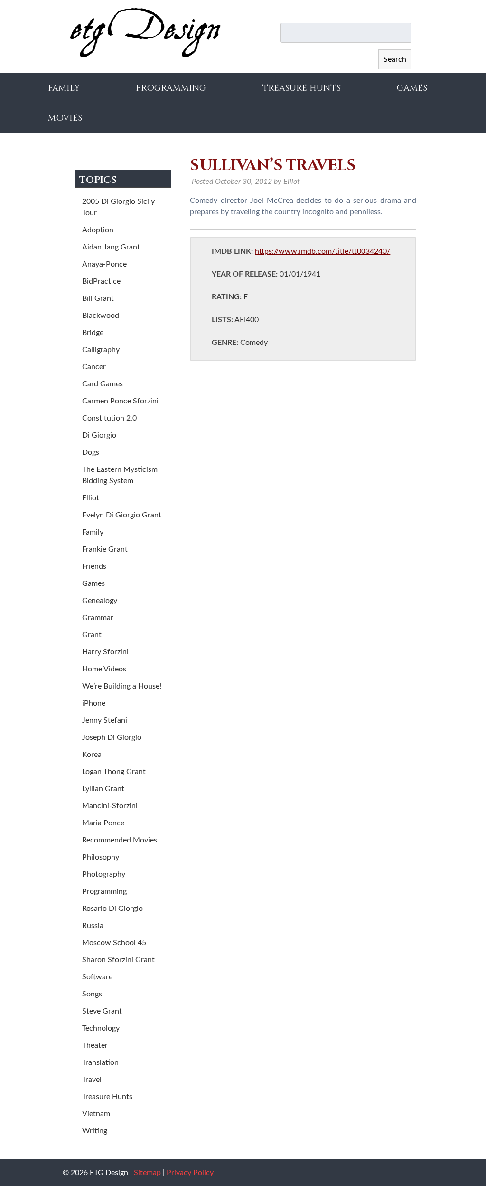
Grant (92, 635)
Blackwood (100, 315)
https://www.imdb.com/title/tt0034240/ (322, 251)
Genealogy (99, 600)
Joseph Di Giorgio (111, 737)
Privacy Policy (190, 1172)
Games (412, 88)
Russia (92, 925)
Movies (65, 118)
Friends (94, 566)
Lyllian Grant (103, 789)
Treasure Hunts (301, 88)
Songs (92, 994)
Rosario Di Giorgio (112, 908)
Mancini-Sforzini (110, 806)
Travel (92, 1079)
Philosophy (100, 857)
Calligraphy (101, 350)
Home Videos (104, 669)
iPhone (93, 703)
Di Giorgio (99, 435)
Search (394, 59)
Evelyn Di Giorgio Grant (121, 515)
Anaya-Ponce (104, 264)
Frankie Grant (105, 549)
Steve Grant (102, 1011)
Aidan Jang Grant (111, 247)
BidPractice (101, 281)
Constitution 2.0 (109, 418)
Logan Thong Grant (114, 771)
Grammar (97, 618)
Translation (100, 1062)
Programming (171, 88)
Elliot (90, 498)
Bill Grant (98, 298)
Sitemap (147, 1172)
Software (97, 977)
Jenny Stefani (104, 720)
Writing (94, 1131)
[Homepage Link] (145, 55)
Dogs (90, 452)
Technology (101, 1028)
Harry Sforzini (105, 652)
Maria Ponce (103, 823)
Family (64, 88)
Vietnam (96, 1114)
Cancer (94, 367)
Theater (95, 1045)
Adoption (97, 230)
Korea (92, 754)
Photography (103, 874)
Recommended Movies (119, 840)
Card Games (102, 384)
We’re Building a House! (121, 686)
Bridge (92, 332)
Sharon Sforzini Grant (118, 960)
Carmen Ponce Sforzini (120, 401)
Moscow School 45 (114, 943)
